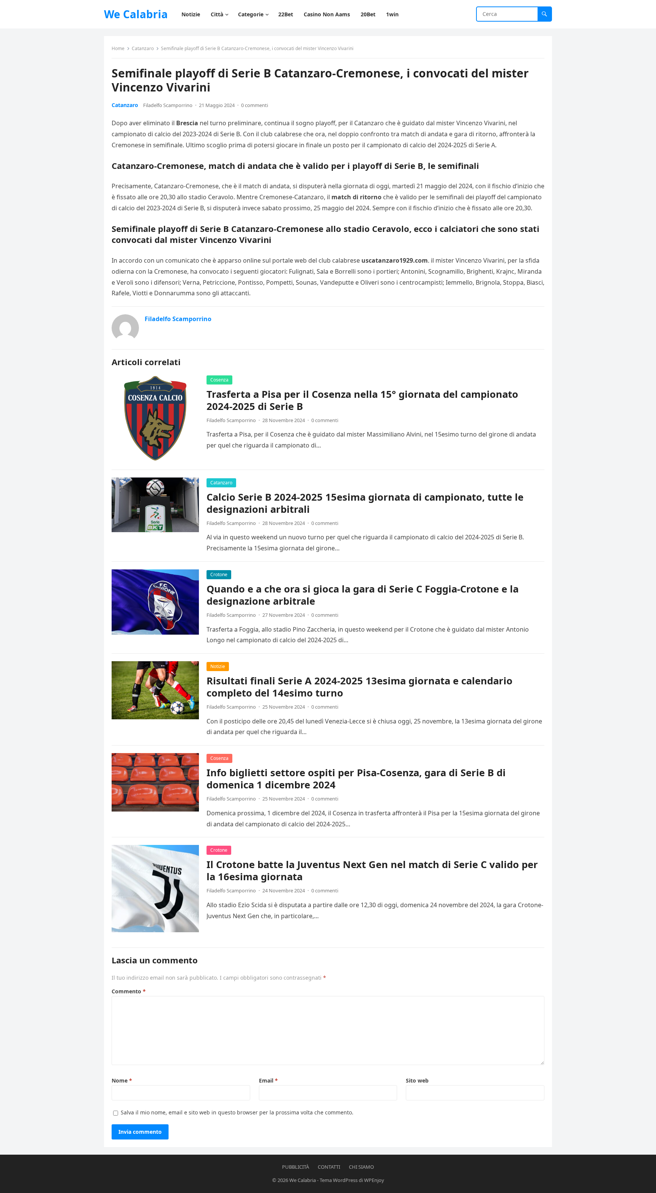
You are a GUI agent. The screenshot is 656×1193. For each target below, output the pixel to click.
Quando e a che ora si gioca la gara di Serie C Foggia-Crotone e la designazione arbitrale (363, 595)
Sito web (417, 1080)
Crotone (218, 574)
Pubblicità (295, 1166)
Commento (129, 991)
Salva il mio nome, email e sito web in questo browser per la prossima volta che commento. (237, 1112)
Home (118, 48)
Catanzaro (143, 48)
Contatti (329, 1166)
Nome (122, 1080)
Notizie (217, 666)
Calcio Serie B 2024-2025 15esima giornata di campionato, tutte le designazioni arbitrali (365, 503)
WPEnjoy (374, 1180)
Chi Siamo (361, 1166)
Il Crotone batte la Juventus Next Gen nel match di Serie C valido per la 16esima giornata (372, 870)
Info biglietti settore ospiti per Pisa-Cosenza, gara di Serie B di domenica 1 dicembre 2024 (356, 778)
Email (268, 1080)
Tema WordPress (339, 1180)
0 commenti (254, 105)
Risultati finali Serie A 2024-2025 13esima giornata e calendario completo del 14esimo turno (359, 687)
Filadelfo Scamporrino (167, 105)
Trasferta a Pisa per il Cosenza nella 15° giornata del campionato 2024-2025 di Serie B (362, 400)
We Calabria (136, 14)
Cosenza (219, 380)
